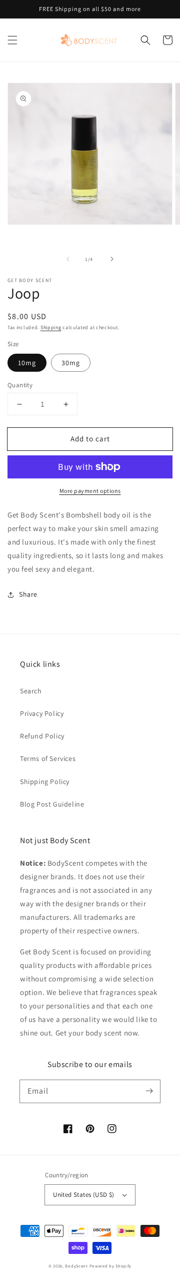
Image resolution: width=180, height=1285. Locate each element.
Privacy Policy (42, 713)
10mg (27, 362)
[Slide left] (68, 259)
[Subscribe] (149, 1091)
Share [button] (28, 594)
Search (31, 690)
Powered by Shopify (111, 1265)
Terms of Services (48, 758)
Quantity (20, 385)
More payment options (90, 490)
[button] (13, 40)
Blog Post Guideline (52, 804)
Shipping (51, 327)
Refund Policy (42, 735)
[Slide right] (112, 259)
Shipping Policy (45, 781)
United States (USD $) (83, 1194)
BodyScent (76, 1265)
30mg (71, 362)
